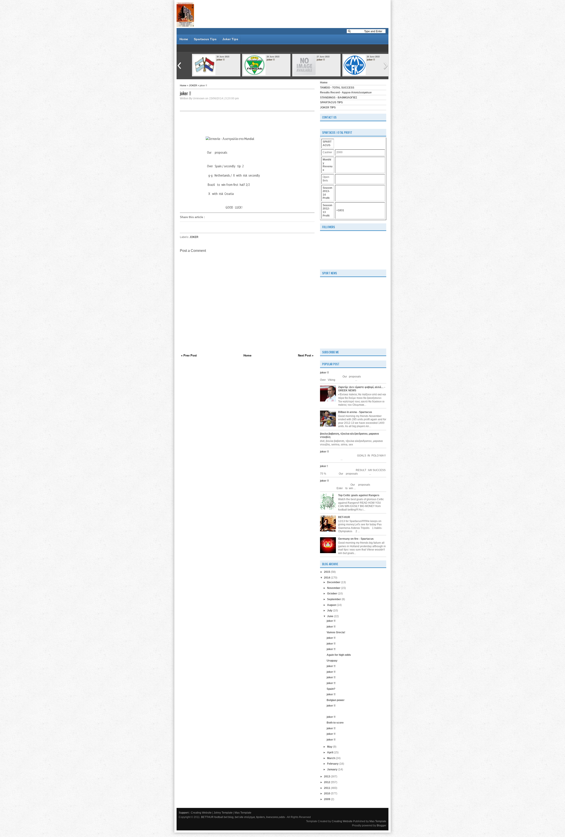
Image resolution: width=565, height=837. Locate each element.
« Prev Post (189, 355)
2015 (327, 571)
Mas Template (243, 812)
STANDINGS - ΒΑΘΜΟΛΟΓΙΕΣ (338, 97)
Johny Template (223, 812)
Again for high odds (339, 654)
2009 (327, 799)
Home (183, 39)
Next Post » (305, 355)
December (334, 582)
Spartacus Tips (205, 39)
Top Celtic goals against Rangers (358, 495)
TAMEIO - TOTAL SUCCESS (337, 87)
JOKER (193, 85)
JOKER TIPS (328, 107)
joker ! (324, 466)
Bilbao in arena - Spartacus (355, 412)
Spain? (331, 688)
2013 (327, 776)
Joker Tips (230, 39)
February (333, 763)
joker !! (221, 59)
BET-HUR (344, 517)
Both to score (335, 722)
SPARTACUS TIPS (331, 102)
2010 (327, 793)
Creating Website (201, 812)
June (330, 616)
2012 (327, 782)
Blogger (381, 825)
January (332, 769)
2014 (327, 577)
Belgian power (336, 700)
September (334, 599)
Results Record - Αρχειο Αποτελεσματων (346, 92)
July (330, 610)
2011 (327, 788)
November (334, 588)
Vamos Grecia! (336, 632)
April (330, 752)
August (332, 605)
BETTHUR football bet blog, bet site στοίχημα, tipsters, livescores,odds (243, 817)
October (332, 593)
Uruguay (332, 660)
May (330, 746)
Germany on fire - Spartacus (356, 538)
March (331, 758)
